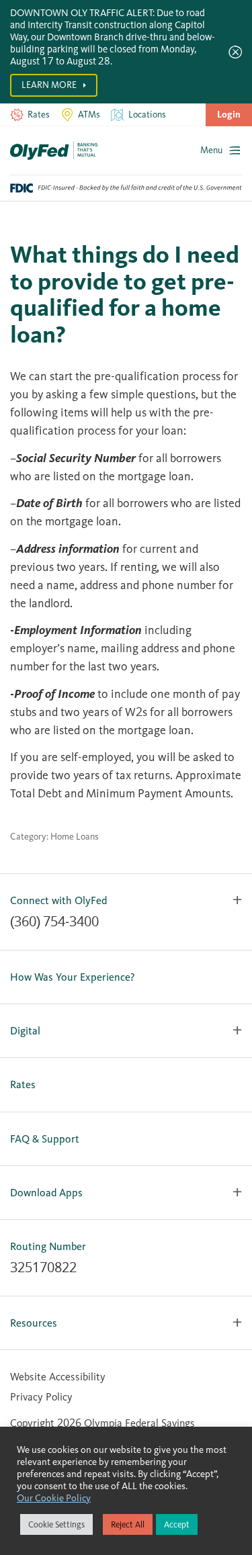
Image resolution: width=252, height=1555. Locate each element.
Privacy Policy (41, 1396)
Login (229, 114)
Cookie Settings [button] (56, 1524)
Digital (25, 1030)
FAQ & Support (44, 1138)
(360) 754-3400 (54, 922)
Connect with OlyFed (58, 900)
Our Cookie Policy (54, 1498)
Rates (23, 1084)
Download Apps (46, 1192)
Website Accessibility (58, 1376)
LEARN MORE (50, 85)
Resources (33, 1323)
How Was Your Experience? (72, 977)
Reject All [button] (127, 1524)
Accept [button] (177, 1524)
